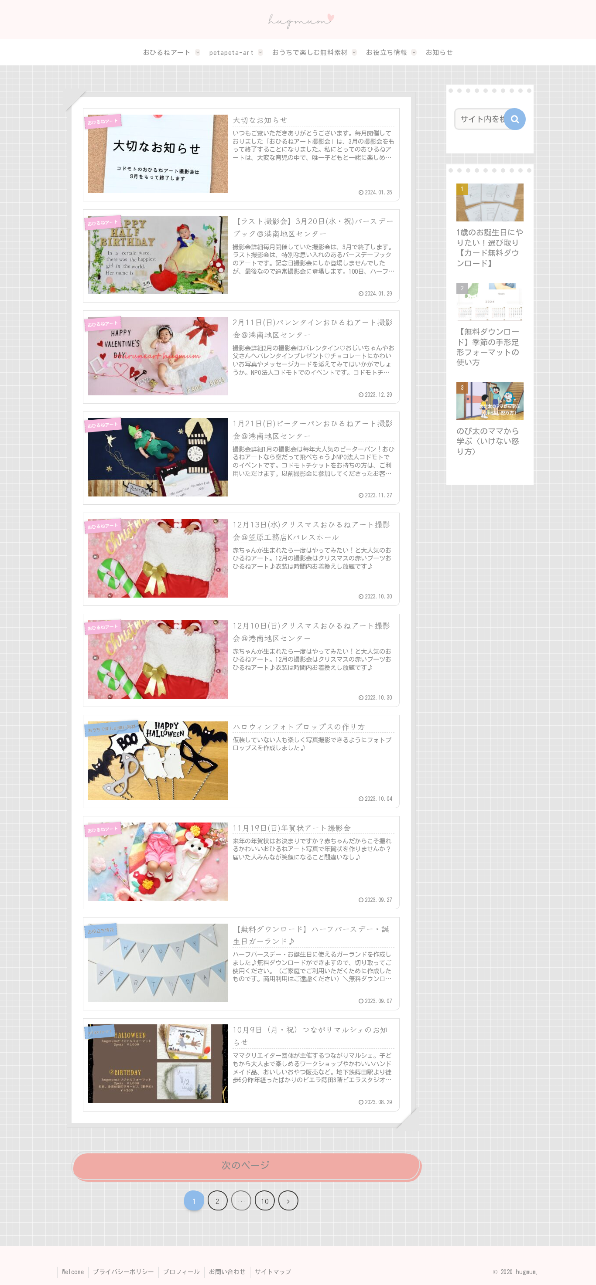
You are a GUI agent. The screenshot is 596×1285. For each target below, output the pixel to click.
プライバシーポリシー (123, 1272)
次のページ (246, 1165)
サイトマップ (273, 1272)
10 (264, 1201)
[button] (515, 119)
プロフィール (181, 1272)
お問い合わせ (227, 1272)
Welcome (73, 1272)
